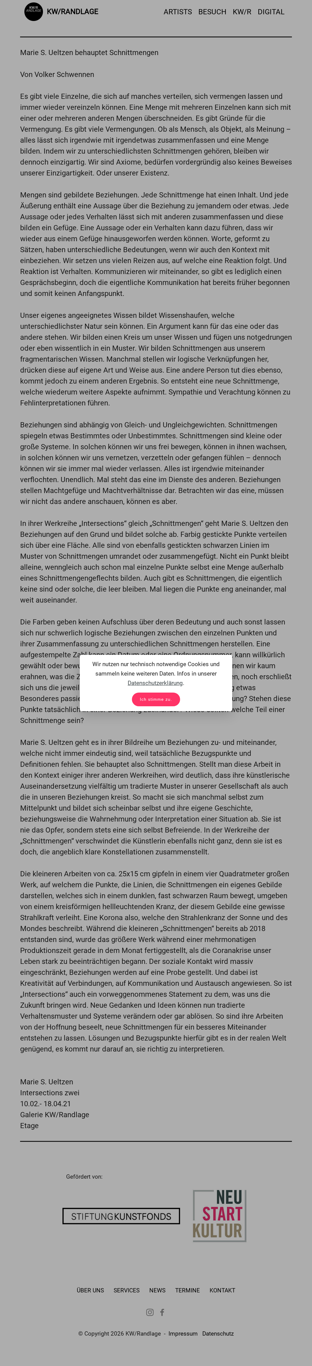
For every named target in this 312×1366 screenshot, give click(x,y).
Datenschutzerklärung (155, 683)
